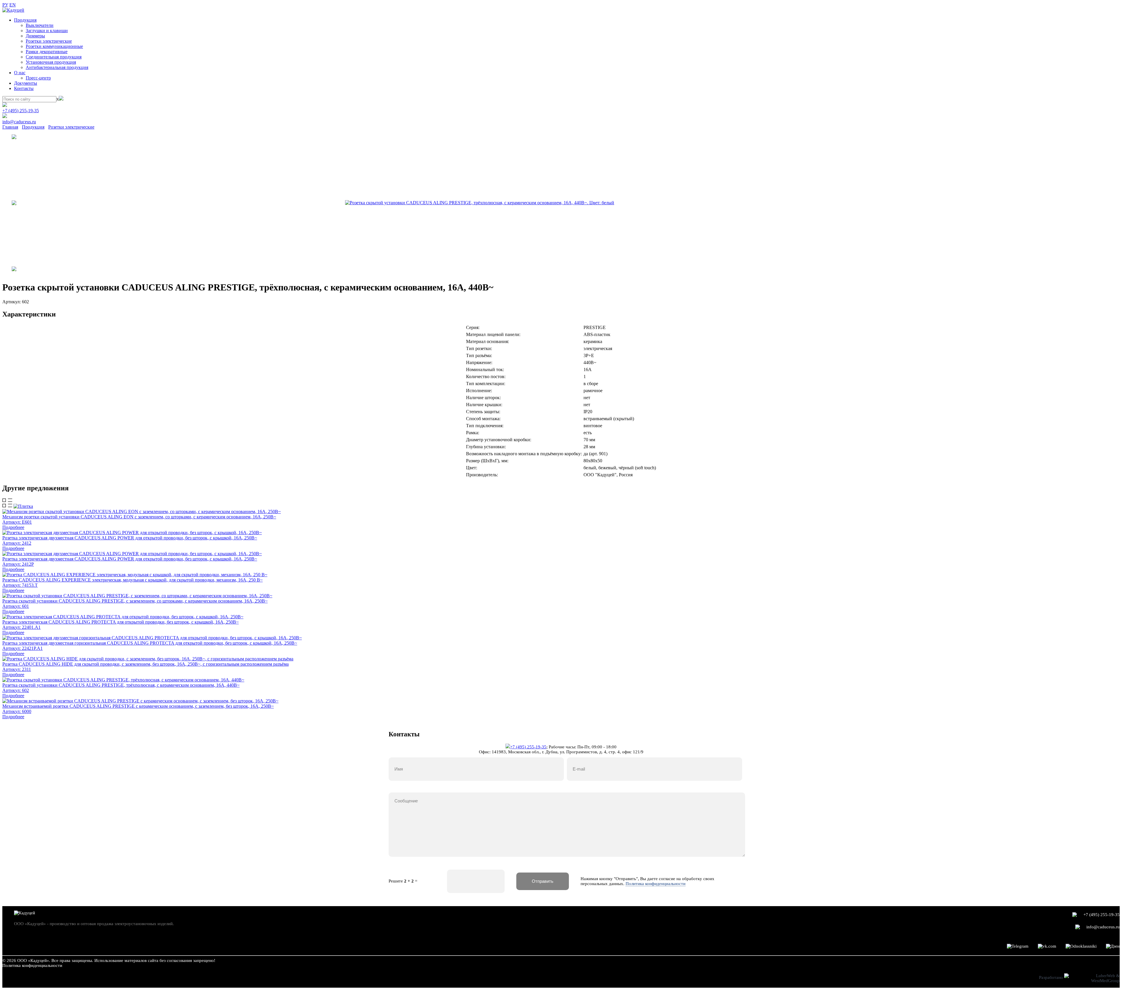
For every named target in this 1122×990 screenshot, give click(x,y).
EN (12, 4)
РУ (5, 4)
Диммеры (35, 35)
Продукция (25, 20)
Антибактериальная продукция (57, 67)
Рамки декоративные (46, 51)
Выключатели (39, 25)
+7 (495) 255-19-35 (20, 110)
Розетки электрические (49, 41)
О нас (19, 72)
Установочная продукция (51, 62)
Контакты (24, 88)
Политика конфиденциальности (655, 883)
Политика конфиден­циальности (32, 965)
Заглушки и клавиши (47, 30)
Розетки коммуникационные (54, 46)
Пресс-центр (38, 77)
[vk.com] (1047, 946)
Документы (25, 83)
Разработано (1051, 977)
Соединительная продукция (54, 56)
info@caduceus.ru (19, 121)
